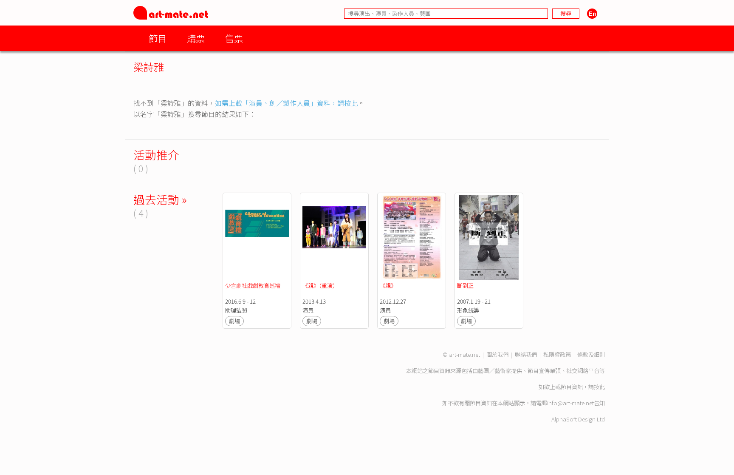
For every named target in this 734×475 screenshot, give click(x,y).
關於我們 (497, 354)
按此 (599, 387)
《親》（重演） (320, 286)
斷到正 (465, 286)
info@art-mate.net (570, 403)
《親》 (388, 286)
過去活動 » (160, 199)
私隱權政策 (557, 354)
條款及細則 (591, 354)
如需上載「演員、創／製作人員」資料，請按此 (286, 103)
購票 (196, 38)
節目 (158, 38)
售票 (234, 38)
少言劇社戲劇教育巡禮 (253, 286)
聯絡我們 (526, 354)
